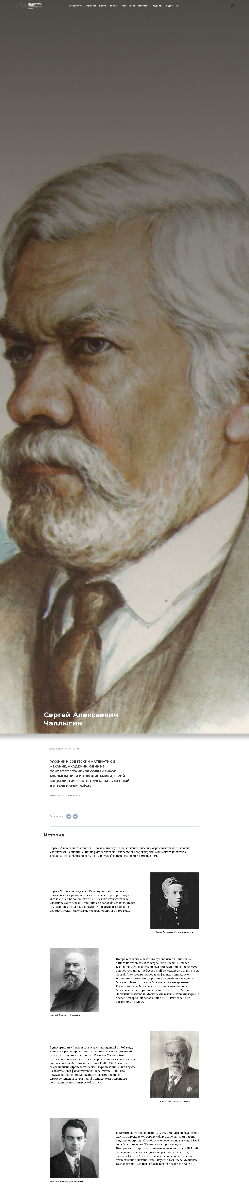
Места (123, 6)
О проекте (90, 6)
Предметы (157, 6)
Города (113, 6)
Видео (169, 6)
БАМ (178, 6)
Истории (143, 6)
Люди (132, 6)
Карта (102, 6)
